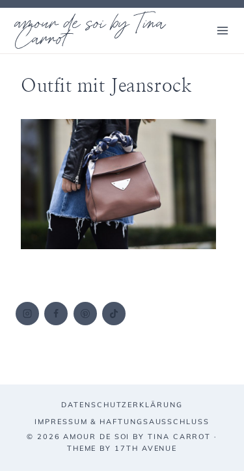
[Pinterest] (85, 313)
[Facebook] (56, 313)
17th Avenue (146, 448)
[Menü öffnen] (222, 30)
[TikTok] (114, 313)
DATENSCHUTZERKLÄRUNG (121, 404)
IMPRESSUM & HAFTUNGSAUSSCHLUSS (122, 421)
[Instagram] (27, 313)
